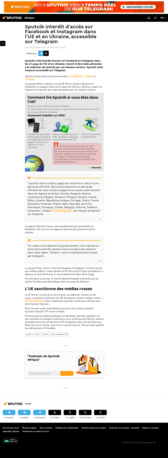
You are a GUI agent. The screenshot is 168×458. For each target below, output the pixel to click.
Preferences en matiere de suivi (35, 431)
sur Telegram (75, 76)
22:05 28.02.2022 (32, 47)
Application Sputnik (11, 431)
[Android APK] (11, 441)
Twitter (88, 76)
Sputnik (29, 334)
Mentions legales (29, 428)
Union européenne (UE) (59, 334)
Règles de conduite (150, 428)
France (37, 334)
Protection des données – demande (124, 428)
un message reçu (62, 210)
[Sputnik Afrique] (12, 20)
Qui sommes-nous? (11, 428)
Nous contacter (46, 428)
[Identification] (148, 17)
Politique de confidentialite (67, 428)
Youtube (30, 79)
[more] (99, 219)
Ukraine (45, 334)
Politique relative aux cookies (94, 428)
